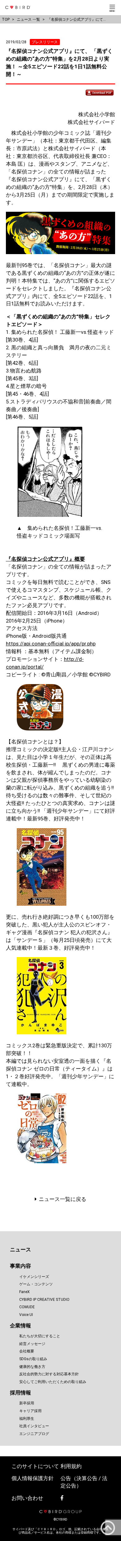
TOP (6, 19)
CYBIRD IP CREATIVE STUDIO (44, 1299)
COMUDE (27, 1307)
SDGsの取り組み (33, 1359)
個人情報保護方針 (32, 1478)
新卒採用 (26, 1403)
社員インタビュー (34, 1426)
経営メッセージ (32, 1344)
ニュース (20, 1250)
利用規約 (71, 1466)
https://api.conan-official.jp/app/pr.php (51, 644)
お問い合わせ (27, 1498)
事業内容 (20, 1266)
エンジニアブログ (34, 1434)
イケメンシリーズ (34, 1277)
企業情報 (20, 1326)
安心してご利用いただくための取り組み (52, 1382)
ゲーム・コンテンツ (36, 1284)
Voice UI (26, 1315)
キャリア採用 (30, 1411)
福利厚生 (26, 1418)
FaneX (24, 1292)
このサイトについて (35, 1466)
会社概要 (26, 1351)
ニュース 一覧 (28, 19)
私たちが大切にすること (39, 1336)
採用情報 (20, 1393)
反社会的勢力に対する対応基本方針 (49, 1374)
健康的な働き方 (32, 1366)
